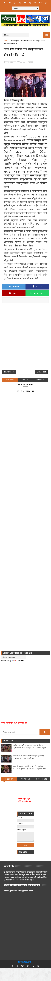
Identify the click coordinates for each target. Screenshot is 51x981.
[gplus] (15, 3)
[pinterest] (20, 3)
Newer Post (9, 372)
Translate (20, 660)
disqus (25, 379)
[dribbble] (30, 3)
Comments (41, 779)
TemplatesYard (24, 962)
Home (6, 41)
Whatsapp (39, 293)
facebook (40, 379)
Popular (25, 779)
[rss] (35, 3)
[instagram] (45, 3)
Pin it (16, 293)
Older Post (41, 372)
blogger (10, 379)
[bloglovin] (25, 3)
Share (39, 287)
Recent (9, 779)
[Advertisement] (25, 337)
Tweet (16, 287)
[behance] (40, 3)
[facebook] (5, 3)
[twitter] (10, 3)
